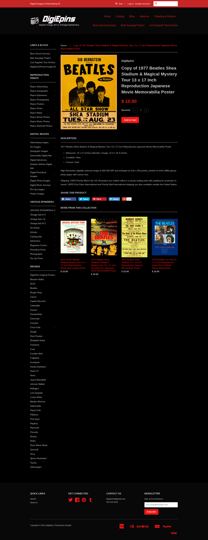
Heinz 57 (34, 371)
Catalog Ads (36, 236)
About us (144, 16)
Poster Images (37, 193)
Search (33, 499)
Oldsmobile (35, 406)
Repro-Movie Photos (40, 117)
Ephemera (35, 241)
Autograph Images (39, 151)
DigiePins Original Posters (42, 275)
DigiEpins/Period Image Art (43, 66)
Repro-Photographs (39, 99)
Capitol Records (38, 301)
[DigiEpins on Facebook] (77, 501)
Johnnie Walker (37, 384)
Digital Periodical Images (38, 174)
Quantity (125, 110)
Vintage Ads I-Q (37, 219)
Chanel (33, 310)
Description (68, 138)
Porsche (34, 432)
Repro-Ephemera (38, 95)
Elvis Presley (36, 336)
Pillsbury (34, 414)
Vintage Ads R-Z (38, 223)
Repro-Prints (36, 108)
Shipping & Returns (165, 16)
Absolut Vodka (37, 279)
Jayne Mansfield (38, 380)
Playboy (34, 423)
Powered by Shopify (63, 525)
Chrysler (34, 323)
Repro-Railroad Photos (41, 126)
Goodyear (35, 362)
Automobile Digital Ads (41, 155)
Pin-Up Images (37, 189)
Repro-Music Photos (40, 121)
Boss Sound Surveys (104, 25)
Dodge (33, 331)
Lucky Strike (36, 397)
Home (107, 16)
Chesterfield (36, 314)
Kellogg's (34, 388)
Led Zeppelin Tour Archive (164, 25)
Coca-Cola (35, 327)
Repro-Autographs (39, 91)
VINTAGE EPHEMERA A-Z (42, 210)
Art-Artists (35, 228)
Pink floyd (34, 419)
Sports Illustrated (38, 458)
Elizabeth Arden (37, 340)
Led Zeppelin (36, 393)
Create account (142, 3)
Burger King (36, 292)
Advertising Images (39, 142)
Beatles (33, 288)
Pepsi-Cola (35, 410)
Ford (32, 349)
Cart (120, 3)
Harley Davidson (38, 366)
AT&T (32, 284)
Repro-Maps (36, 113)
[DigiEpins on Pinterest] (84, 501)
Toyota (33, 462)
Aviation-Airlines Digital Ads (41, 166)
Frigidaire (34, 358)
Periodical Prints (38, 249)
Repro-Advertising (39, 86)
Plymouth (34, 427)
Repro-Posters (37, 104)
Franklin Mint (36, 353)
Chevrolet (34, 318)
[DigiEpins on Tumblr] (90, 501)
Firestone (34, 345)
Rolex (33, 441)
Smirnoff (34, 449)
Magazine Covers (38, 245)
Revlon (33, 436)
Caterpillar (35, 305)
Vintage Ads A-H (38, 214)
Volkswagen (36, 467)
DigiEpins (50, 525)
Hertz (32, 375)
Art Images (35, 147)
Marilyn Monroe (37, 401)
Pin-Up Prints (36, 258)
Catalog (120, 16)
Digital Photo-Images (40, 180)
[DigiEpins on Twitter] (70, 501)
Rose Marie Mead (38, 445)
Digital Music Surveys (40, 185)
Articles (33, 232)
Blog (131, 16)
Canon (33, 297)
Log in (131, 3)
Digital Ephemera (38, 160)
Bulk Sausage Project (132, 25)
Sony (32, 454)
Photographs (36, 254)
